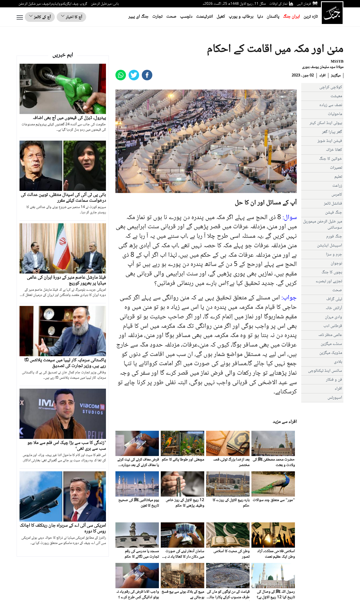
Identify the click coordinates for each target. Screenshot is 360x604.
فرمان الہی (304, 4)
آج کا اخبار (73, 17)
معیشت (336, 96)
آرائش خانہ (333, 308)
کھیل (221, 17)
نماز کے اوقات (278, 4)
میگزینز (335, 75)
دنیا (260, 17)
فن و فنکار (334, 379)
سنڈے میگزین (331, 344)
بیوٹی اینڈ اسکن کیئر (326, 123)
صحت (171, 17)
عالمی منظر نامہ (330, 335)
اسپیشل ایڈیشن (329, 245)
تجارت (157, 17)
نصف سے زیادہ (330, 105)
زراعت (337, 185)
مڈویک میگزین (330, 353)
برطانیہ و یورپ (241, 17)
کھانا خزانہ (334, 150)
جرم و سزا (334, 254)
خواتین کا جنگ (330, 158)
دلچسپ (186, 17)
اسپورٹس (335, 397)
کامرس (337, 194)
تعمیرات (336, 167)
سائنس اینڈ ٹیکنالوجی (325, 370)
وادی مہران (333, 317)
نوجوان (336, 263)
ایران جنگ (291, 17)
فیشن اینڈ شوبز (330, 141)
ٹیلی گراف (334, 299)
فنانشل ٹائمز (333, 203)
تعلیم (338, 176)
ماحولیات (335, 114)
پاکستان (273, 17)
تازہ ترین (311, 17)
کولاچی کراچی (330, 87)
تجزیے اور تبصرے (329, 281)
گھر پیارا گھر (332, 132)
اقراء (322, 75)
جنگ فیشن (333, 212)
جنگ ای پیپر (138, 17)
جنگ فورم (334, 236)
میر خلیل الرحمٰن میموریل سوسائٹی (322, 224)
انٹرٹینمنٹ (204, 17)
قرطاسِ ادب (332, 326)
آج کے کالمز (42, 17)
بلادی (338, 361)
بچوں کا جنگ (332, 272)
